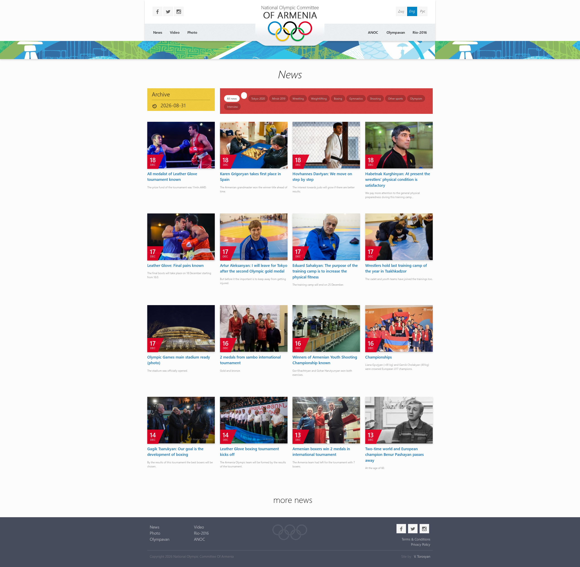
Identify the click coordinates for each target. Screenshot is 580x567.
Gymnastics (356, 98)
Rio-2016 (420, 32)
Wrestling (298, 98)
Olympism (416, 98)
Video (175, 32)
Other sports (395, 98)
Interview (232, 106)
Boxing (338, 98)
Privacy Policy (420, 544)
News (157, 32)
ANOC (373, 32)
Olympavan (396, 32)
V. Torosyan (422, 556)
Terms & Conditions (416, 539)
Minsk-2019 (278, 98)
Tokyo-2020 (258, 98)
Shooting (375, 98)
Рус (422, 11)
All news (232, 98)
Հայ (401, 11)
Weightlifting (319, 98)
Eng (412, 11)
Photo (192, 32)
